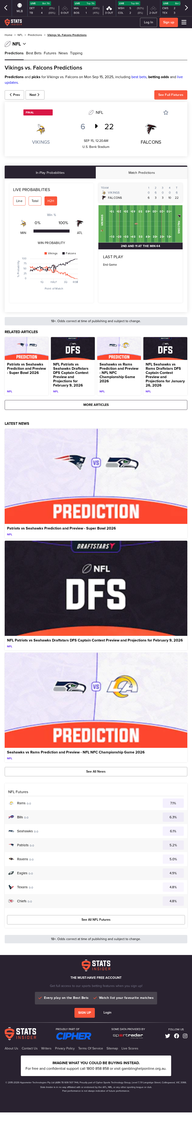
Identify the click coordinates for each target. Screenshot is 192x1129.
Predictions (14, 53)
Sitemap (112, 1048)
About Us (11, 1048)
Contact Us (30, 1048)
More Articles (96, 404)
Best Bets (33, 53)
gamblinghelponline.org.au (144, 1068)
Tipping (76, 53)
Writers (46, 1048)
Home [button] (8, 35)
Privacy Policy (65, 1048)
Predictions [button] (35, 35)
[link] (167, 1036)
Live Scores (130, 1048)
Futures (50, 53)
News (63, 53)
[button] (14, 95)
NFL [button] (20, 35)
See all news (96, 771)
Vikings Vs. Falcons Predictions (67, 35)
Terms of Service (90, 1048)
